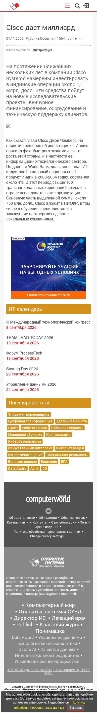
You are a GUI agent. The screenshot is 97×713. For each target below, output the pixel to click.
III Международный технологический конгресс (48, 322)
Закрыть (75, 708)
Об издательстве (22, 518)
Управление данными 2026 (31, 384)
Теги (83, 522)
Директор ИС (30, 618)
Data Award (17, 468)
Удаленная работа (71, 421)
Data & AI (27, 649)
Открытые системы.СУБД (50, 612)
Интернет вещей (70, 448)
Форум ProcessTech (24, 353)
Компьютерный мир (50, 605)
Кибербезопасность (24, 441)
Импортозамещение (25, 455)
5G (45, 468)
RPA (64, 462)
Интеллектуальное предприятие (47, 655)
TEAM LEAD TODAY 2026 (29, 337)
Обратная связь (73, 518)
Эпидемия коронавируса (28, 414)
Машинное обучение (25, 435)
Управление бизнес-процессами (46, 661)
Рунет (13, 428)
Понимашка (50, 631)
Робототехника (34, 428)
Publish (25, 625)
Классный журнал (62, 625)
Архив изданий (46, 527)
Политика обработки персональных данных (46, 532)
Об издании (48, 518)
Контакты (40, 522)
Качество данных (58, 649)
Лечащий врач (69, 618)
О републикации (63, 522)
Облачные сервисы (67, 428)
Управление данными (60, 637)
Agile (34, 468)
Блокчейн (49, 462)
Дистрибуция (42, 50)
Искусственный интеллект (30, 448)
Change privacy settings (47, 536)
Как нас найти (18, 522)
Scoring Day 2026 (22, 368)
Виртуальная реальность (67, 455)
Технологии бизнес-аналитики (47, 643)
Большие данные (22, 462)
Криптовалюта (58, 435)
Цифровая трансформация (30, 421)
